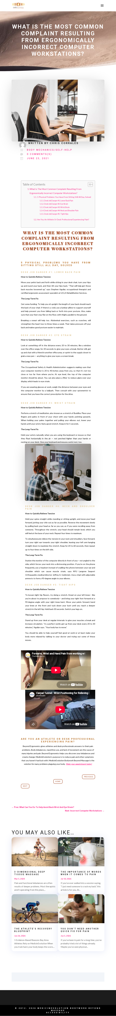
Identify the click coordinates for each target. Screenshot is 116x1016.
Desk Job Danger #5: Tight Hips (56, 214)
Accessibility (58, 1012)
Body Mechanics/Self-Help (49, 150)
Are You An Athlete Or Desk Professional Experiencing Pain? (63, 219)
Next (25, 786)
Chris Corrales (64, 143)
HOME (58, 781)
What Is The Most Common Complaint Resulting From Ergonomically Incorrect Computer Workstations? (55, 191)
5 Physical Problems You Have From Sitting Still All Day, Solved (64, 197)
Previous (88, 777)
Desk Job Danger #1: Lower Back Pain (58, 201)
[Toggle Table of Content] (89, 184)
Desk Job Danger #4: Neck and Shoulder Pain (61, 211)
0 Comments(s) (39, 154)
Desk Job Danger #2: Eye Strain (56, 204)
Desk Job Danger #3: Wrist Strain (57, 207)
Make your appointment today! (79, 764)
